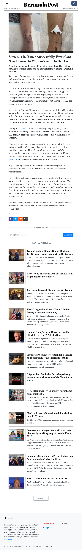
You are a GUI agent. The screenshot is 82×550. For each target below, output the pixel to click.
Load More (41, 498)
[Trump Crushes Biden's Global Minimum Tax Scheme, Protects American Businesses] (16, 255)
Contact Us (33, 546)
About (41, 546)
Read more (8, 539)
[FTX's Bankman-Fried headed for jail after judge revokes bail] (16, 395)
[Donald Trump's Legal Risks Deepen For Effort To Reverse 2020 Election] (16, 336)
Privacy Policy (49, 546)
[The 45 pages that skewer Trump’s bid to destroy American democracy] (16, 314)
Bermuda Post (41, 4)
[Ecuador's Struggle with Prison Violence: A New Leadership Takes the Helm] (16, 460)
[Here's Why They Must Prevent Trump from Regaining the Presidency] (16, 278)
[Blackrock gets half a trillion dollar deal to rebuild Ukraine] (16, 418)
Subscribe (68, 235)
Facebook (22, 129)
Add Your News (48, 524)
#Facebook (13, 214)
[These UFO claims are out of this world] (16, 483)
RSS (65, 524)
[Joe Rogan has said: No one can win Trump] (16, 294)
